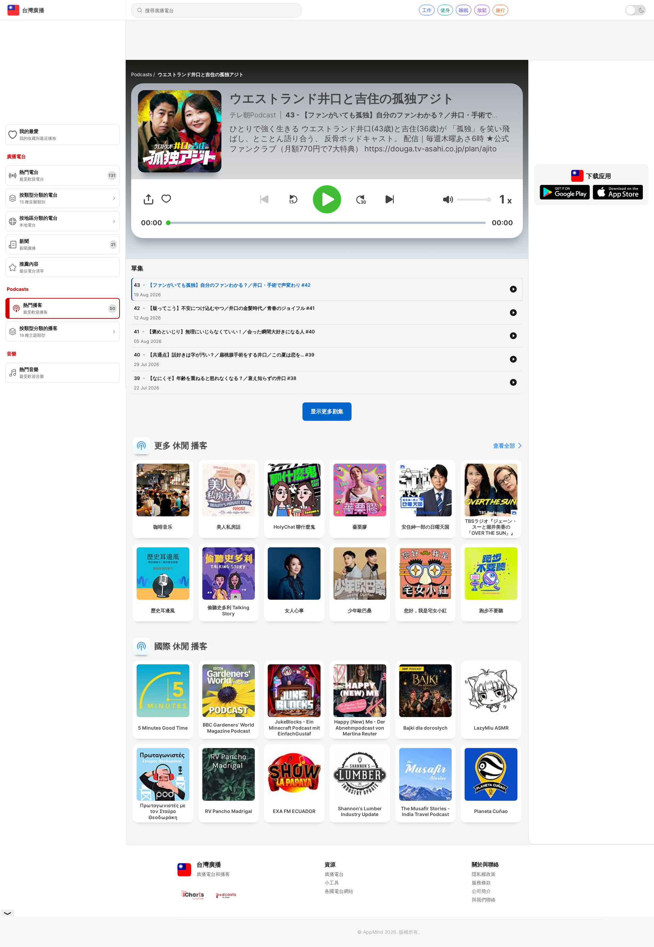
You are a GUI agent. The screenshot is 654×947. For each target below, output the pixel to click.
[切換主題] (635, 10)
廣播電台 (334, 874)
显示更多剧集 (327, 411)
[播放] (327, 199)
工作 (427, 10)
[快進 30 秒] (361, 199)
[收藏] (166, 199)
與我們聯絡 (484, 899)
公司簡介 (481, 891)
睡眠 (463, 10)
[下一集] (388, 199)
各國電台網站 (339, 891)
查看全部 (504, 445)
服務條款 (481, 882)
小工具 (332, 882)
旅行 (500, 10)
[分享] (148, 199)
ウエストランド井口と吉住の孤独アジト (201, 74)
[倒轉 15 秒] (292, 199)
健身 (445, 10)
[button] (448, 199)
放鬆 (482, 10)
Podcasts (141, 74)
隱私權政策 (484, 874)
